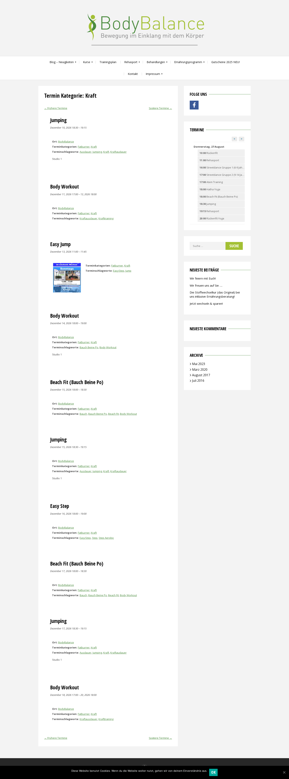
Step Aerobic (106, 538)
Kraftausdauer (88, 218)
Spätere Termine (160, 108)
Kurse (86, 62)
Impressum (153, 74)
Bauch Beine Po (89, 347)
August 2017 (201, 375)
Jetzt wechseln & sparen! (206, 303)
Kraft (94, 146)
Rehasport (130, 62)
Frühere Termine (55, 108)
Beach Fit (113, 414)
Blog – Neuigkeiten (62, 62)
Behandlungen (156, 62)
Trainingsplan (107, 62)
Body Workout (107, 347)
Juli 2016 (198, 380)
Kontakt (133, 74)
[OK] (284, 772)
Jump (128, 270)
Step (95, 538)
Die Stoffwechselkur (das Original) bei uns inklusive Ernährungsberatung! (215, 294)
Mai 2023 (198, 364)
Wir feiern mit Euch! (203, 278)
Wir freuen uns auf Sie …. (206, 285)
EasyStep (118, 270)
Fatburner (84, 146)
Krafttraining (105, 218)
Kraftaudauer (118, 152)
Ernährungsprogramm (188, 62)
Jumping (97, 152)
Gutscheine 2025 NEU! (225, 62)
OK (213, 772)
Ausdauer (85, 152)
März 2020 (199, 369)
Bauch (83, 414)
